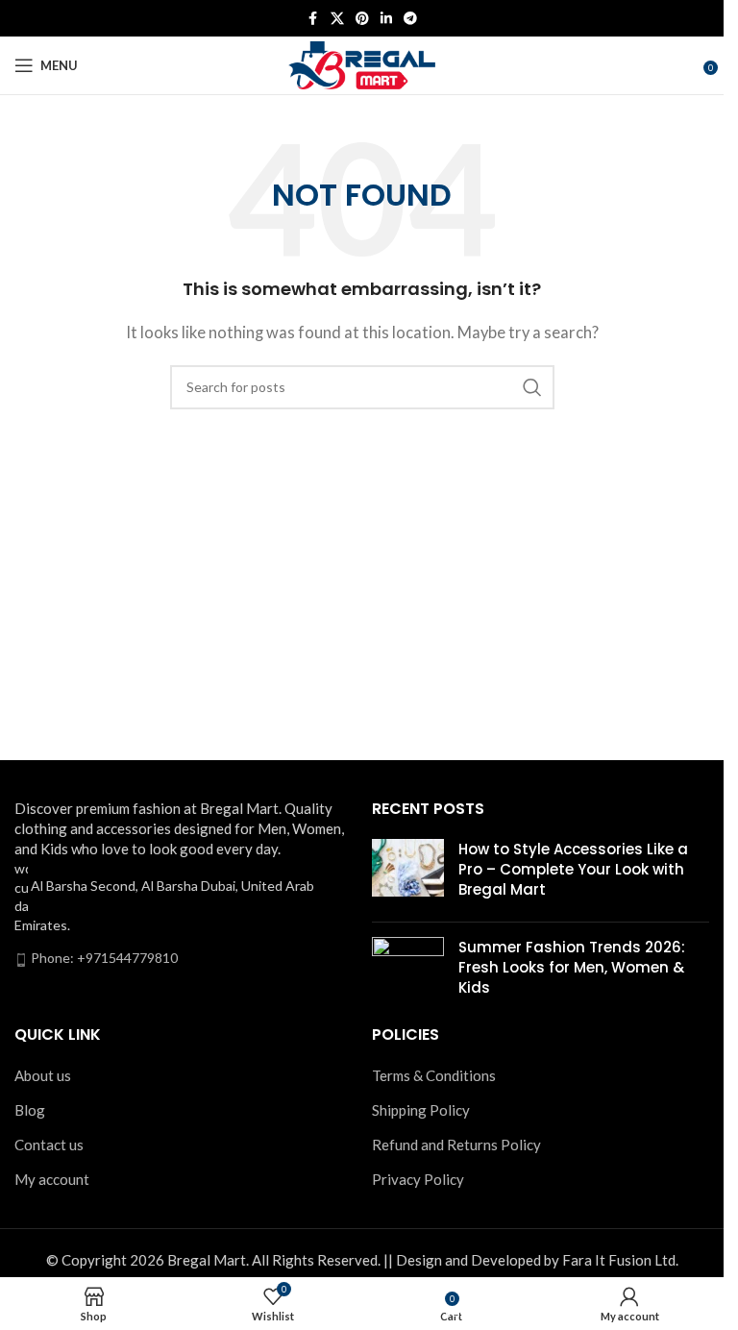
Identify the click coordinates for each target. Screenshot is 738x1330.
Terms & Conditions (434, 1075)
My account (51, 1179)
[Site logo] (361, 63)
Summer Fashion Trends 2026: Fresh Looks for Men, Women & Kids (571, 967)
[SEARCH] (532, 387)
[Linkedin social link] (386, 19)
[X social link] (337, 19)
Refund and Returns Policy (456, 1144)
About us (42, 1075)
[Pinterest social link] (362, 19)
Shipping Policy (421, 1110)
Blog (29, 1110)
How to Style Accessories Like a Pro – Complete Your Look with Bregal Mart (573, 869)
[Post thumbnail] (408, 873)
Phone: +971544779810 (104, 957)
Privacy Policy (418, 1179)
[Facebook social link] (313, 19)
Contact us (49, 1144)
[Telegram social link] (410, 19)
